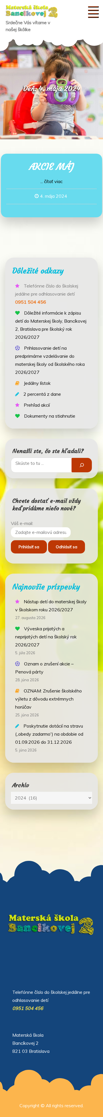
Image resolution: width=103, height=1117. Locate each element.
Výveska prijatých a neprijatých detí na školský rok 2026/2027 (46, 637)
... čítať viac (51, 181)
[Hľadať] (82, 465)
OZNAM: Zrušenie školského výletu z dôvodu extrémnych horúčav (48, 699)
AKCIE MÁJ (51, 166)
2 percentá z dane (42, 394)
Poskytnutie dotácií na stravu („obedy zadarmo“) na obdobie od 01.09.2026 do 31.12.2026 (49, 734)
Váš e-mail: (22, 523)
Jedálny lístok (37, 383)
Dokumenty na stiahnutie (49, 416)
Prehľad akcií (37, 405)
